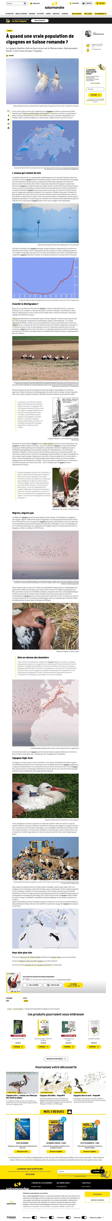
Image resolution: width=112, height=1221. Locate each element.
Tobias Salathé (48, 443)
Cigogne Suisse (55, 957)
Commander (16, 1047)
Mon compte (74, 3)
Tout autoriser (97, 1194)
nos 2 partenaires (33, 1196)
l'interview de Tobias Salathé (30, 957)
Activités (40, 14)
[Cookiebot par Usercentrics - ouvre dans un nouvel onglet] (11, 1217)
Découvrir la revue (22, 1151)
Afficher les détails (95, 1217)
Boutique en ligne (36, 1186)
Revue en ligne (55, 985)
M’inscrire (94, 95)
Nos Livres (88, 14)
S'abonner (87, 3)
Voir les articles (39, 20)
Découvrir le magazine (56, 1151)
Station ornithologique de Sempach (36, 113)
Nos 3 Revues (76, 14)
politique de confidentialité (80, 1175)
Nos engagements (62, 1186)
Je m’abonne (73, 985)
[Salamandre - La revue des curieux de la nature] (54, 5)
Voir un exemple (95, 83)
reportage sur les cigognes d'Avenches (38, 965)
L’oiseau (15, 318)
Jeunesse (65, 14)
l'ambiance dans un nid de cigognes (31, 961)
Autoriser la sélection (97, 1200)
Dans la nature (21, 14)
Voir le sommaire (33, 985)
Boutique (100, 3)
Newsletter (35, 3)
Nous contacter (86, 1186)
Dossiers (32, 14)
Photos (9, 31)
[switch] (51, 1217)
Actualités (10, 14)
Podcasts (56, 14)
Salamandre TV (100, 14)
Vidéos (48, 14)
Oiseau (26, 1001)
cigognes (49, 111)
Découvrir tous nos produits (54, 1059)
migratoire (15, 323)
